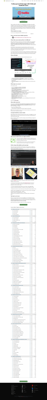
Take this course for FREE (23, 204)
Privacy (13, 389)
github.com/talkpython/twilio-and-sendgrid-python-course (22, 37)
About (13, 394)
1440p (25, 138)
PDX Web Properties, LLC (21, 396)
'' (9, 0)
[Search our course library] (43, 1)
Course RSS (13, 391)
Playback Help (13, 393)
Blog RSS (13, 392)
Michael (15, 180)
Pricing (13, 385)
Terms (13, 390)
